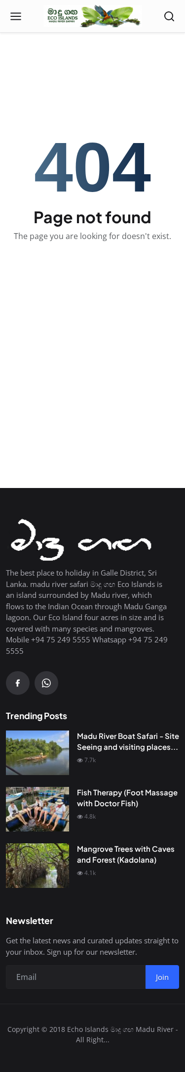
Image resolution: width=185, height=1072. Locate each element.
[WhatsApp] (46, 683)
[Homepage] (92, 16)
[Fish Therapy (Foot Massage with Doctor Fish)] (37, 809)
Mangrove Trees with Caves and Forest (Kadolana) (126, 854)
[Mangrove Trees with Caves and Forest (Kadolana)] (37, 865)
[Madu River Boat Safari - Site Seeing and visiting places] (37, 753)
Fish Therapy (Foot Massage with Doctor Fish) (127, 797)
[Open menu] (16, 16)
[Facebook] (18, 683)
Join (162, 977)
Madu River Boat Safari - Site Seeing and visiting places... (128, 741)
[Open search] (169, 16)
